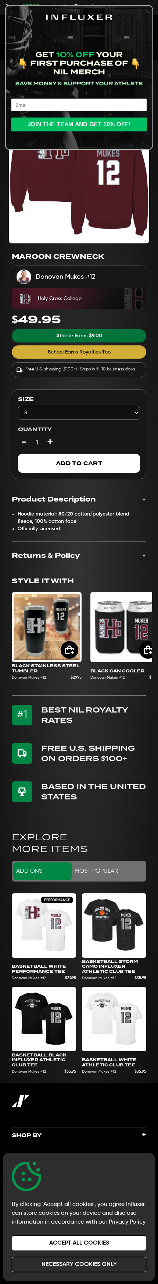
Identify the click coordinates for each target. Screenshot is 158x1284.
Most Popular (96, 871)
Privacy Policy (127, 1222)
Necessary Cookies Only (79, 1264)
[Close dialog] (148, 12)
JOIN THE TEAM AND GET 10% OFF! (79, 124)
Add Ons (29, 871)
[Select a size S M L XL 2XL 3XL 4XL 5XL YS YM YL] (79, 413)
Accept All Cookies (79, 1243)
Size (25, 399)
